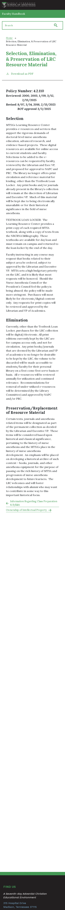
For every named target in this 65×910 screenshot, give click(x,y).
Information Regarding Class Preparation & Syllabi (33, 503)
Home (9, 37)
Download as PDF (22, 73)
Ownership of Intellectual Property (26, 510)
